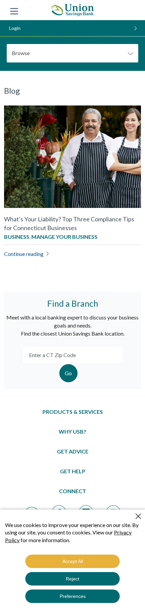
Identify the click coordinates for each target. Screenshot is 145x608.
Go (68, 373)
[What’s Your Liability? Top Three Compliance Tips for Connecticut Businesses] (72, 156)
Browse (21, 53)
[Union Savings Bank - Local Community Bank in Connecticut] (72, 10)
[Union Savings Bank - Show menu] (14, 10)
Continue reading (24, 254)
